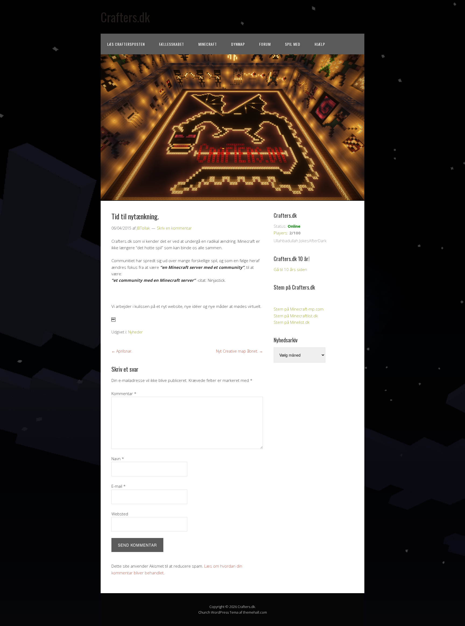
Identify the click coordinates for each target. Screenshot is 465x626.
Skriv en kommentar (174, 228)
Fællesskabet (171, 44)
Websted (119, 513)
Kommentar (123, 393)
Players (280, 232)
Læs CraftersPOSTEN (126, 44)
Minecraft (207, 44)
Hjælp (320, 44)
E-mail (118, 486)
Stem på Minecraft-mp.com (298, 309)
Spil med (292, 44)
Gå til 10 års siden (290, 269)
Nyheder (135, 332)
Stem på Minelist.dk (291, 322)
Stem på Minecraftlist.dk (296, 315)
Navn (117, 458)
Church (204, 612)
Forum (265, 44)
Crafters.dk (125, 17)
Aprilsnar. (121, 351)
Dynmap (238, 44)
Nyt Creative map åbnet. (239, 351)
